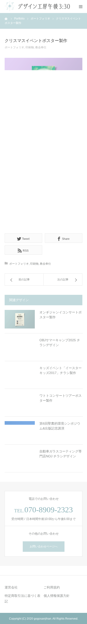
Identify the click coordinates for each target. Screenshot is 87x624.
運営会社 (11, 587)
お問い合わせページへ (44, 546)
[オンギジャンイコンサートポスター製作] (20, 319)
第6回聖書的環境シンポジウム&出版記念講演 (59, 426)
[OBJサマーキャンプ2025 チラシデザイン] (20, 347)
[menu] (80, 6)
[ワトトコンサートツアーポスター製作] (20, 402)
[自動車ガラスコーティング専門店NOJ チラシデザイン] (20, 458)
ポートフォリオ (14, 47)
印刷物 (30, 47)
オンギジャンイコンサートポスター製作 (60, 315)
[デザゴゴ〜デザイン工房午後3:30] (37, 6)
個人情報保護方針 (57, 596)
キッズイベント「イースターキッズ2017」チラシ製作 (60, 370)
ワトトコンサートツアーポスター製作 (60, 398)
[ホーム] (6, 18)
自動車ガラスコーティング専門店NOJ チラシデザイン (60, 453)
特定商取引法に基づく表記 (22, 598)
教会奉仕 (40, 47)
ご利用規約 (52, 587)
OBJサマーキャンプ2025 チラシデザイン (59, 342)
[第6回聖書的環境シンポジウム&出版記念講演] (20, 430)
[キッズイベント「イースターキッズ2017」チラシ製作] (20, 375)
